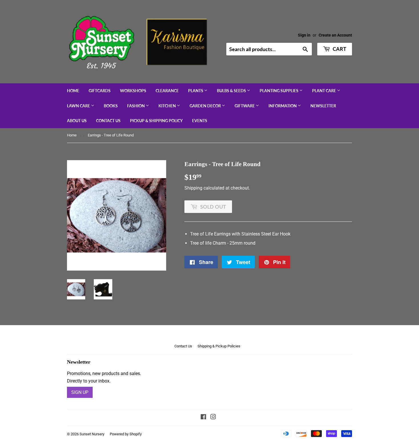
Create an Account (335, 35)
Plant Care (324, 90)
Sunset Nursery (92, 434)
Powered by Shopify (126, 434)
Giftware (245, 105)
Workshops (133, 90)
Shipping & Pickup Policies (219, 346)
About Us (77, 120)
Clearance (167, 90)
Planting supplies (279, 90)
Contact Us (108, 120)
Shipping (193, 188)
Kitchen (167, 105)
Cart (338, 49)
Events (199, 120)
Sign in (304, 35)
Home (73, 90)
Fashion (136, 105)
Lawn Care (79, 105)
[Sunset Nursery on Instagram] (213, 417)
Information (283, 105)
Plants (196, 90)
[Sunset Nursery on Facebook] (203, 417)
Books (111, 105)
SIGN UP (79, 392)
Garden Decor (206, 105)
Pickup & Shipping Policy (156, 120)
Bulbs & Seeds (232, 90)
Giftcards (100, 90)
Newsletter (323, 105)
